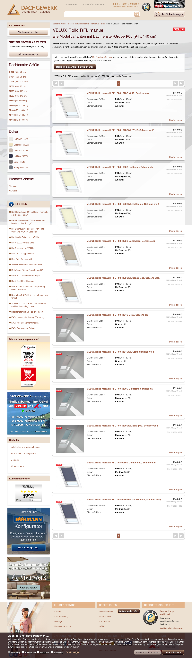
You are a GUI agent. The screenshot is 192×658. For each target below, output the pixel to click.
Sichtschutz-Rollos (98, 23)
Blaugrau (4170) (20, 167)
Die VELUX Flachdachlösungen (25, 275)
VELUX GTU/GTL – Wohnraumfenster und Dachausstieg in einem (28, 305)
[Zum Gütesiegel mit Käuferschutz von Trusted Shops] (146, 7)
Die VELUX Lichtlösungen (23, 280)
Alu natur (13, 185)
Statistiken (44, 652)
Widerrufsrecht (17, 466)
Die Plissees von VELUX (22, 248)
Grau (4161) (19, 161)
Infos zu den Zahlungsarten (23, 453)
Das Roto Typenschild (21, 258)
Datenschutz (105, 616)
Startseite (56, 23)
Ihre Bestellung (61, 616)
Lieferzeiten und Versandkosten (25, 447)
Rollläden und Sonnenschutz (78, 23)
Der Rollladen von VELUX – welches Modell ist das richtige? (28, 222)
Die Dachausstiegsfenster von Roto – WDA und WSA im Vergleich (28, 230)
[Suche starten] (136, 14)
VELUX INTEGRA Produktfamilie (26, 264)
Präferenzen (30, 652)
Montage (15, 460)
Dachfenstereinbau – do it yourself (27, 311)
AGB (101, 626)
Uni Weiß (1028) (21, 139)
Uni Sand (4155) (21, 150)
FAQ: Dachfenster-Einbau (23, 328)
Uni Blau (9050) (20, 156)
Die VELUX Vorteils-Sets (22, 242)
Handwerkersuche (62, 626)
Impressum (104, 621)
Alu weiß (13, 190)
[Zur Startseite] (32, 9)
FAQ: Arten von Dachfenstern (25, 322)
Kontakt (57, 611)
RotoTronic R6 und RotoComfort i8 (27, 269)
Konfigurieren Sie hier (102, 56)
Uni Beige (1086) (21, 144)
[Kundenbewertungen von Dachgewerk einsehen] (28, 501)
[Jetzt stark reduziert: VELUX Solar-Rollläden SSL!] (169, 4)
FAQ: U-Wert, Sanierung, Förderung (27, 317)
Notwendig (15, 652)
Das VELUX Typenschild (22, 253)
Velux (63, 23)
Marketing (58, 652)
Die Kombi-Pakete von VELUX (25, 237)
